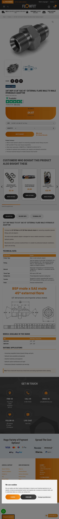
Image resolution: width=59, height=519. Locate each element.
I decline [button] (28, 497)
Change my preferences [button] (44, 497)
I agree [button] (12, 497)
